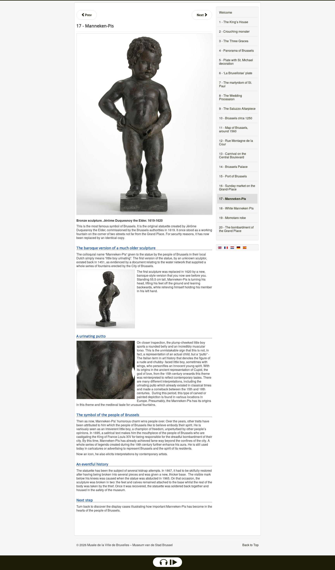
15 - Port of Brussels (233, 176)
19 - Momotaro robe (232, 217)
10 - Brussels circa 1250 (235, 118)
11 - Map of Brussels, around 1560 (233, 129)
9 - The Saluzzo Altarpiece (237, 108)
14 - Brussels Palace (233, 166)
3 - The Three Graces (233, 41)
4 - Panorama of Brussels (236, 50)
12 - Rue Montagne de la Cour (236, 142)
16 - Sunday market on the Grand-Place (237, 187)
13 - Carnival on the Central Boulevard (232, 155)
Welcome (225, 12)
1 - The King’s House (233, 22)
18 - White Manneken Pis (236, 208)
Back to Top (250, 545)
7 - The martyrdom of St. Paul (235, 84)
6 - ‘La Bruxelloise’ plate (235, 73)
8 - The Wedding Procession (230, 97)
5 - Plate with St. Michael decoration (236, 62)
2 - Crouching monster (234, 31)
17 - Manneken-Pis (232, 198)
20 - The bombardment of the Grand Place (236, 229)
